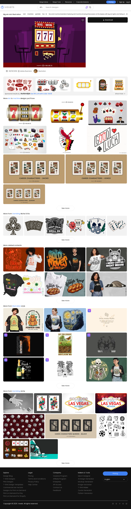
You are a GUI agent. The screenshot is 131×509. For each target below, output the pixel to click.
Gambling (16, 213)
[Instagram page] (113, 503)
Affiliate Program (59, 479)
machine (30, 14)
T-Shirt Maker (83, 487)
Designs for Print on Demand (14, 490)
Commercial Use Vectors (13, 487)
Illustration (16, 306)
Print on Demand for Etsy (13, 493)
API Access (57, 484)
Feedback (57, 490)
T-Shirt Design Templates (13, 484)
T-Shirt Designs (9, 479)
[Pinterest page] (119, 503)
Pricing (30, 476)
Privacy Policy (33, 482)
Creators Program (60, 476)
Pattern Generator (85, 493)
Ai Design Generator (86, 479)
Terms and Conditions (37, 479)
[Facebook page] (116, 503)
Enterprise (57, 482)
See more (65, 208)
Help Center (32, 484)
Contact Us (57, 487)
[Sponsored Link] (19, 85)
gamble (37, 14)
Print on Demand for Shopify (14, 496)
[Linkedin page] (126, 503)
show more (119, 94)
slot (24, 14)
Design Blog (8, 476)
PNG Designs (8, 482)
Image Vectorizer (85, 484)
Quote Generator (85, 490)
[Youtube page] (123, 503)
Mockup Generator (85, 482)
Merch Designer (84, 476)
